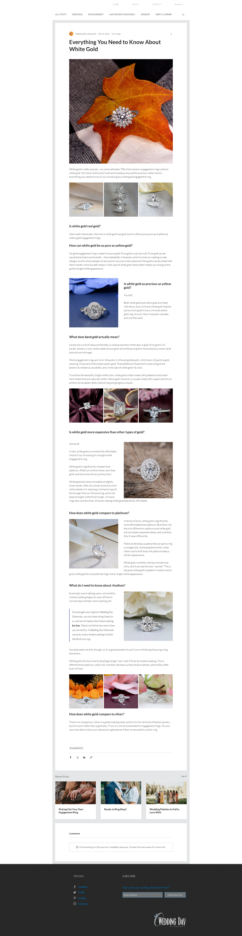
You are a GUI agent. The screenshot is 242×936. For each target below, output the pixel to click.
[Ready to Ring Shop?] (121, 792)
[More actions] (171, 33)
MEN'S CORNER (164, 14)
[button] (183, 14)
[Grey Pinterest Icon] (75, 898)
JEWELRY (145, 14)
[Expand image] (86, 200)
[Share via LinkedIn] (84, 757)
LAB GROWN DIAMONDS (122, 14)
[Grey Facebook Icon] (75, 887)
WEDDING (77, 14)
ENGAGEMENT (95, 14)
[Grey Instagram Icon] (75, 904)
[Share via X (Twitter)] (77, 757)
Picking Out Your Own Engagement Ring (71, 811)
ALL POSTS (60, 14)
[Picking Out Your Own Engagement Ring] (75, 792)
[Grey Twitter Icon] (75, 892)
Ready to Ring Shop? (115, 809)
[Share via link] (91, 757)
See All (184, 776)
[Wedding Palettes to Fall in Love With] (166, 792)
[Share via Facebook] (70, 757)
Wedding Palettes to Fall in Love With (164, 811)
